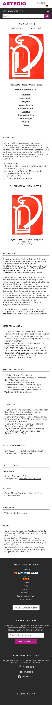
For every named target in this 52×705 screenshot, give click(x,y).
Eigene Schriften (26, 115)
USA (31, 694)
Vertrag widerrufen (26, 608)
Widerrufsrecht (26, 589)
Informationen (26, 564)
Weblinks (26, 122)
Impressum (26, 592)
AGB (26, 586)
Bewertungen (26, 599)
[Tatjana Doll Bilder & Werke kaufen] (25, 81)
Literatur (26, 111)
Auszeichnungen (26, 108)
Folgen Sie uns (26, 655)
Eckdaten (26, 95)
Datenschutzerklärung (26, 596)
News (26, 125)
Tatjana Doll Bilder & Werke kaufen (26, 85)
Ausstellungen (26, 105)
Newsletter (26, 620)
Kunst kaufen (26, 98)
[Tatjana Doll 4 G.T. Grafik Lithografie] (26, 215)
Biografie (26, 101)
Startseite (15, 28)
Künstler (25, 28)
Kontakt (26, 583)
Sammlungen (26, 118)
